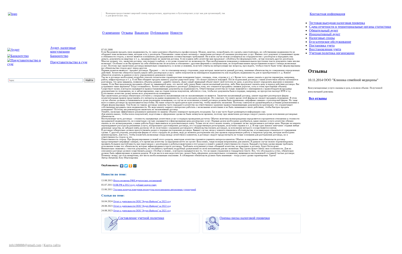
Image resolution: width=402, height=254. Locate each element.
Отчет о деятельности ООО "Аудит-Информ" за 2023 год (142, 201)
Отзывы (127, 32)
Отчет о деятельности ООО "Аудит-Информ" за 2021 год (142, 210)
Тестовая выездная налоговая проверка (337, 23)
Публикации (159, 32)
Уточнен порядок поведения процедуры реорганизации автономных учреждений (154, 189)
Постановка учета (322, 45)
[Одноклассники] (130, 165)
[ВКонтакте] (122, 165)
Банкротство (59, 56)
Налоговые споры (322, 38)
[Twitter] (126, 165)
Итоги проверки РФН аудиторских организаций (137, 180)
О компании (111, 32)
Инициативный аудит (324, 34)
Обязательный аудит (323, 30)
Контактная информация (327, 14)
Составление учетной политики (141, 218)
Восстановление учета (325, 49)
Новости (176, 32)
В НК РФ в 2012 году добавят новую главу (135, 185)
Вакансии (142, 32)
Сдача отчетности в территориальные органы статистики (350, 26)
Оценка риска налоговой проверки (245, 218)
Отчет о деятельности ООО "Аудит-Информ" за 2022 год (142, 206)
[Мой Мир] (135, 165)
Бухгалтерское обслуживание (330, 41)
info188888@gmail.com (25, 245)
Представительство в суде (68, 62)
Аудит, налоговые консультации (63, 49)
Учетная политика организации (331, 53)
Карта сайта (52, 245)
